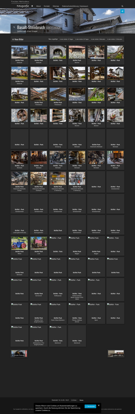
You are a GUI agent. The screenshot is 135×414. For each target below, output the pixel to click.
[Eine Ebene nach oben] (14, 27)
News (81, 400)
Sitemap (56, 6)
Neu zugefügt (53, 39)
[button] (4, 409)
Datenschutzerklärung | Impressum (75, 6)
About (38, 6)
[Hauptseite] (20, 4)
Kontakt (47, 6)
